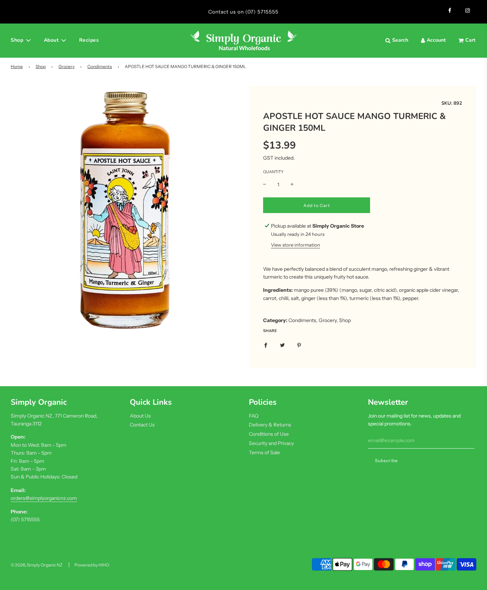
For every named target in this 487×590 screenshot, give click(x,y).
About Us (140, 416)
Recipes (89, 40)
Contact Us (142, 424)
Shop (41, 66)
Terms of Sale (264, 452)
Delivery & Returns (270, 424)
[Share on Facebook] (265, 344)
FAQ (253, 416)
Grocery (66, 66)
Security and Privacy (271, 443)
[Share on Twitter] (282, 344)
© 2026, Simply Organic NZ (36, 565)
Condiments (99, 66)
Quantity (273, 171)
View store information (295, 245)
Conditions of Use (269, 434)
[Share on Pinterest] (299, 344)
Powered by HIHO (92, 565)
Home (17, 66)
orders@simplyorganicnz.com (44, 498)
